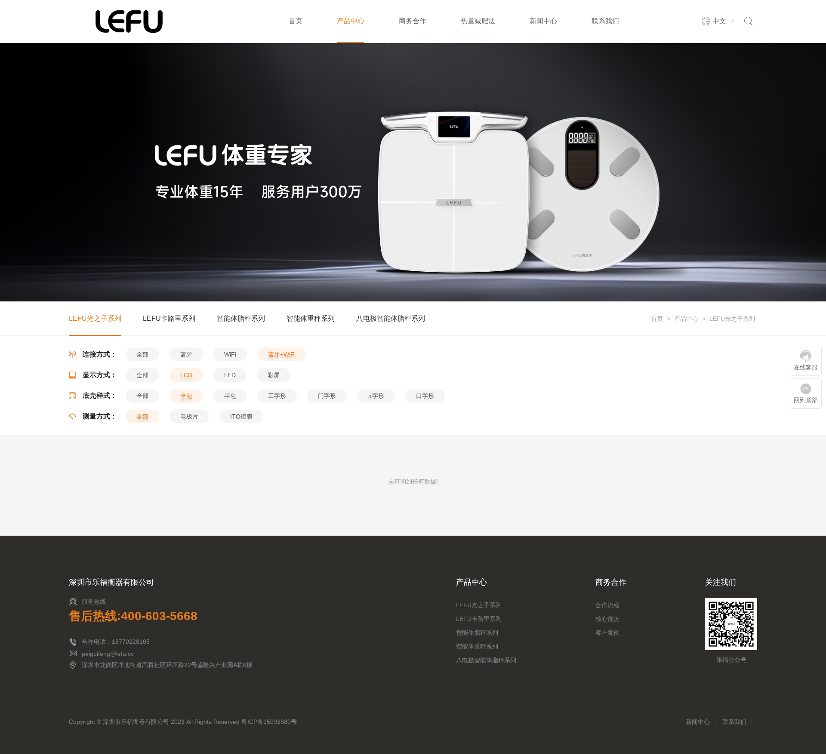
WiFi (230, 354)
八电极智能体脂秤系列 (390, 318)
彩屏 (274, 375)
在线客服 (806, 367)
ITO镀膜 (241, 416)
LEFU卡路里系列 (169, 318)
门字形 (327, 395)
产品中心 (350, 21)
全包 (186, 395)
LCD (186, 375)
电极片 (189, 416)
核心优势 (607, 618)
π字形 (376, 395)
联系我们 (605, 21)
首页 (295, 21)
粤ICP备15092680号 (269, 721)
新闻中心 (543, 21)
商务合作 (412, 21)
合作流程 (607, 605)
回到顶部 (806, 400)
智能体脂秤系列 (241, 318)
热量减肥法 (478, 21)
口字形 (425, 395)
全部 (142, 354)
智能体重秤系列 (311, 318)
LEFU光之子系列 (732, 318)
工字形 (277, 395)
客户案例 (607, 632)
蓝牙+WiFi (282, 354)
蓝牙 (186, 354)
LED (230, 375)
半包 (230, 395)
